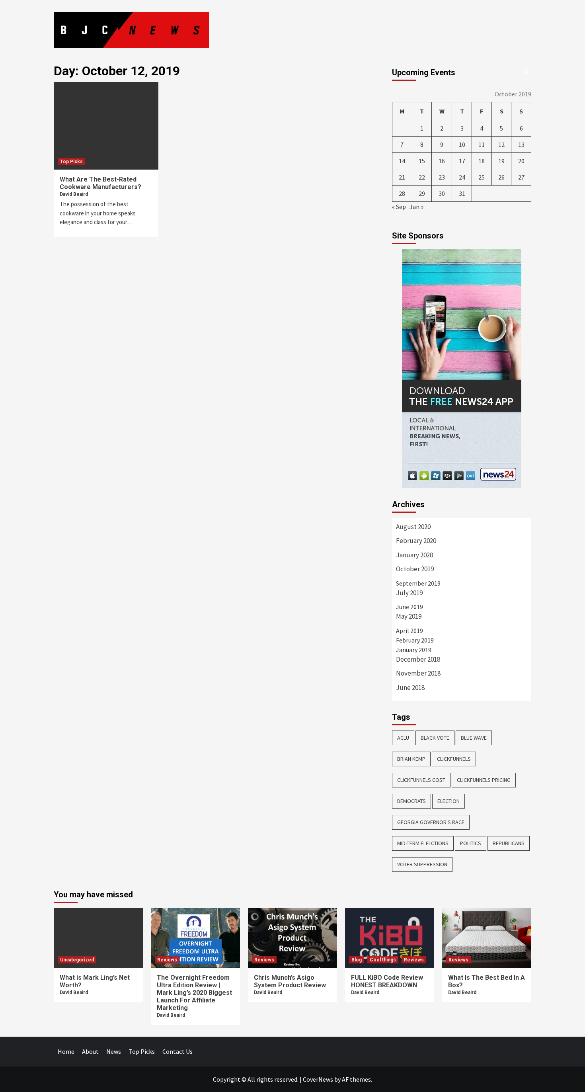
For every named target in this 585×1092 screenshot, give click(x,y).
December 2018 (418, 659)
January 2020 (414, 555)
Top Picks (71, 161)
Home (66, 1051)
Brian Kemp (411, 758)
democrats (411, 801)
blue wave (474, 737)
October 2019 (415, 569)
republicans (509, 843)
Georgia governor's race (430, 822)
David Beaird (74, 194)
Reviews (167, 960)
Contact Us (177, 1051)
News (113, 1051)
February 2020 (416, 540)
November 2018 (418, 673)
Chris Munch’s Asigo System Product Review (290, 981)
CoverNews (318, 1079)
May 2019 (408, 616)
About (90, 1051)
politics (470, 843)
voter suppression (422, 864)
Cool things (383, 960)
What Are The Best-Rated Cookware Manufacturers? (100, 183)
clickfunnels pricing (484, 779)
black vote (435, 737)
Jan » (416, 207)
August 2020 (413, 526)
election (448, 801)
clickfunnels (454, 758)
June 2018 (410, 687)
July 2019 (409, 592)
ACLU (403, 737)
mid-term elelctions (422, 843)
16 (442, 161)
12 (501, 144)
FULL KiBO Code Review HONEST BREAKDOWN (387, 981)
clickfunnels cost (421, 779)
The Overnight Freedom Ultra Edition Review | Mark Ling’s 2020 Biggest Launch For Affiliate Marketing (194, 993)
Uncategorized (77, 960)
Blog (356, 960)
